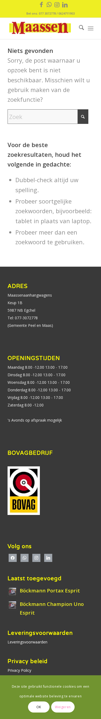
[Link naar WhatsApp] (49, 4)
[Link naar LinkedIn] (65, 4)
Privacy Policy (19, 670)
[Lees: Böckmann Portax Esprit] (12, 591)
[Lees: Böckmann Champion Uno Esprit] (12, 605)
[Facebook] (13, 557)
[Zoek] (79, 28)
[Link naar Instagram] (57, 4)
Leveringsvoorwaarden (27, 642)
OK (38, 707)
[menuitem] (79, 28)
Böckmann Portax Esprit (50, 590)
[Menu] (90, 28)
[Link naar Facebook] (41, 4)
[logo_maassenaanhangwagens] (42, 28)
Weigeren (63, 707)
